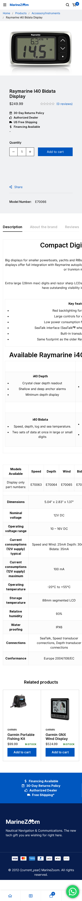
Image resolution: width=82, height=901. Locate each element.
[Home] (10, 895)
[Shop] (31, 895)
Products (21, 13)
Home (6, 13)
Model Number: (20, 202)
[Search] (67, 5)
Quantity (15, 142)
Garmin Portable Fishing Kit (21, 737)
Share (18, 187)
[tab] (12, 227)
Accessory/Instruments (46, 13)
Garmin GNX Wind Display (57, 737)
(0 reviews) (64, 104)
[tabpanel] (41, 454)
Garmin (12, 729)
